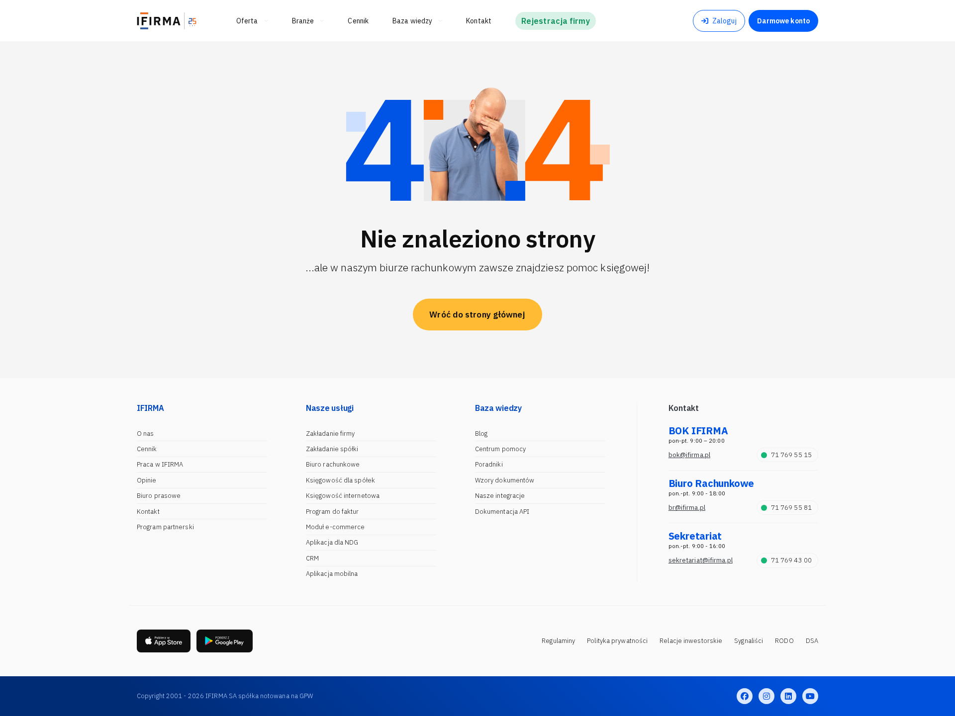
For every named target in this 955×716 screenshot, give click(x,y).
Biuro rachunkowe (333, 464)
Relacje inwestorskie (691, 640)
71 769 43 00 (791, 560)
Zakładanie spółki (332, 449)
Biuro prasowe (159, 495)
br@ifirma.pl (686, 507)
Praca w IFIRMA (160, 464)
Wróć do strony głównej (477, 314)
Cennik (147, 449)
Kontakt (148, 511)
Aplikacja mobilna (332, 573)
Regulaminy (558, 640)
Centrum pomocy (500, 449)
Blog (481, 433)
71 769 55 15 (791, 455)
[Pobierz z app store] (164, 641)
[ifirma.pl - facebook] (745, 696)
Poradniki (489, 464)
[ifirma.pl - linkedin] (788, 696)
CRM (312, 558)
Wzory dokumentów (505, 480)
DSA (812, 640)
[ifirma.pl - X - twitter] (766, 696)
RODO (784, 640)
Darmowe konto (783, 20)
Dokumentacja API (502, 511)
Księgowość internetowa (343, 495)
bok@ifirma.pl (689, 455)
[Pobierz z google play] (224, 641)
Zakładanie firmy (330, 433)
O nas (145, 433)
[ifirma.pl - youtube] (810, 696)
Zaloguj (724, 20)
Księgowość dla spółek (340, 480)
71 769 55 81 (791, 507)
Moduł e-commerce (335, 527)
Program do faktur (332, 511)
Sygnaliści (748, 640)
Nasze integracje (500, 495)
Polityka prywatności (617, 640)
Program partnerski (165, 527)
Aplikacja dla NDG (332, 542)
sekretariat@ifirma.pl (700, 560)
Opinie (147, 480)
